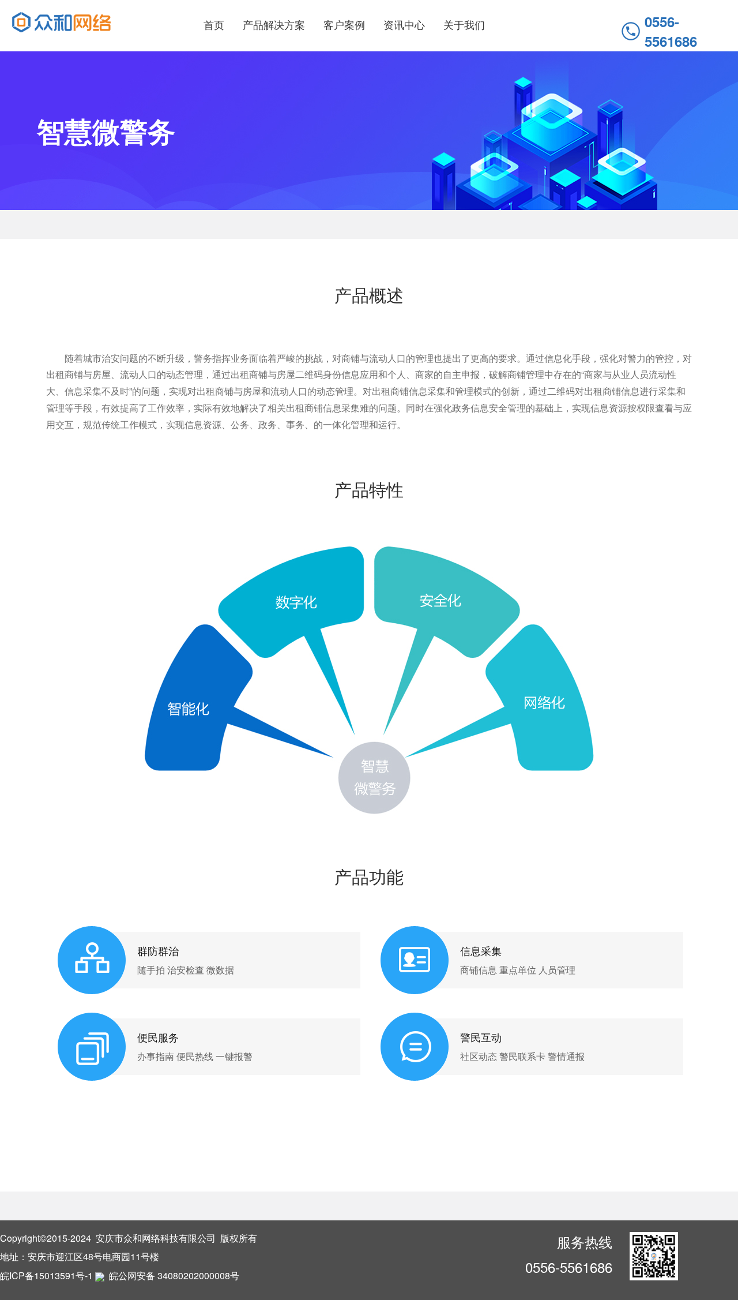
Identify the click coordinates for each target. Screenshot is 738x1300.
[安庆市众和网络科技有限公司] (61, 21)
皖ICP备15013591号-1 (46, 1275)
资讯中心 (404, 24)
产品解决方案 (274, 24)
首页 (214, 24)
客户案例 (344, 24)
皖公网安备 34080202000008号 (173, 1275)
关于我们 (464, 24)
